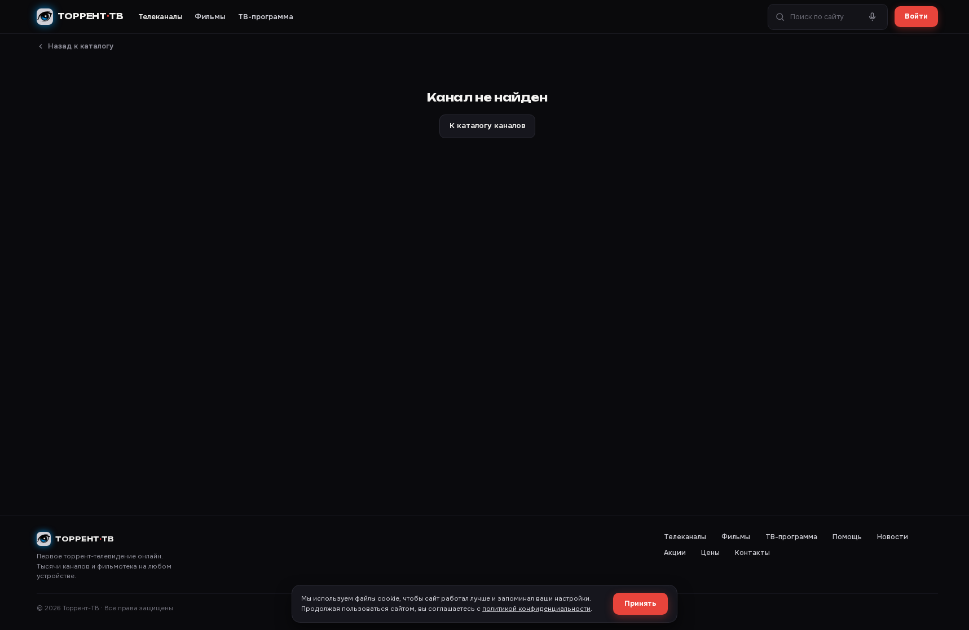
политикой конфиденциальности (536, 609)
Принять (640, 603)
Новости (892, 536)
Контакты (752, 552)
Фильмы (210, 16)
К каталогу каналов (488, 125)
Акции (675, 552)
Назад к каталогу (80, 46)
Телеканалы (160, 16)
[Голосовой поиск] (872, 17)
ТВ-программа (265, 16)
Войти (916, 16)
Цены (710, 552)
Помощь (847, 536)
